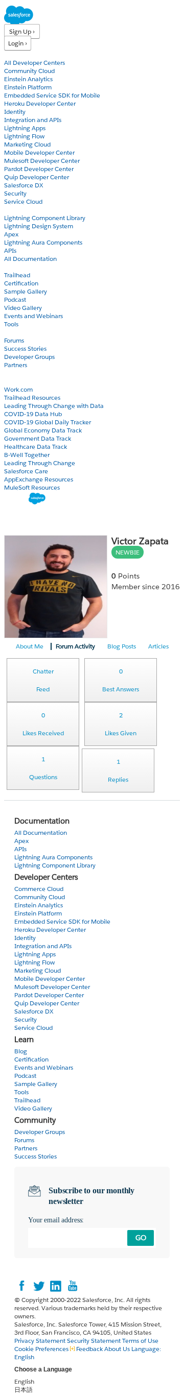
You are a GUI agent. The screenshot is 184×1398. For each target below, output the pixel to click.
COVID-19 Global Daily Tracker (47, 422)
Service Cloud (23, 201)
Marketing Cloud (27, 144)
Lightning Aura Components (43, 242)
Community (22, 332)
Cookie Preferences (42, 1348)
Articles (158, 646)
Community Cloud (29, 70)
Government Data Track (37, 438)
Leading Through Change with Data (54, 405)
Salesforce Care (26, 471)
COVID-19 (19, 381)
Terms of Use (140, 1340)
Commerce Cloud (38, 888)
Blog (10, 373)
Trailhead (17, 275)
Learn (12, 266)
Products (18, 54)
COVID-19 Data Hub (33, 413)
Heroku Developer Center (40, 103)
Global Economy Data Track (43, 430)
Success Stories (25, 348)
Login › (17, 43)
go (140, 1237)
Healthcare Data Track (35, 446)
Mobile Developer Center (39, 152)
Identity (15, 111)
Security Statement (94, 1340)
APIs (10, 250)
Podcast (15, 299)
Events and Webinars (33, 315)
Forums (14, 340)
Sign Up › (22, 31)
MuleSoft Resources (32, 487)
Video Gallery (23, 307)
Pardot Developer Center (39, 168)
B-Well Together (27, 454)
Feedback (89, 1348)
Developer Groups (29, 356)
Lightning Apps (24, 128)
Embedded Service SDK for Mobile (52, 95)
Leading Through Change (39, 463)
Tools (11, 324)
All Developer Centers (34, 62)
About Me (29, 646)
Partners (15, 364)
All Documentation (30, 258)
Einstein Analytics (28, 79)
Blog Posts (121, 646)
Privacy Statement (40, 1340)
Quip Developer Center (36, 177)
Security (15, 193)
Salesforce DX (23, 185)
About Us (117, 1348)
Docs (11, 209)
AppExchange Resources (38, 479)
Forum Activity (75, 646)
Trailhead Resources (32, 397)
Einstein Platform (28, 87)
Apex (11, 234)
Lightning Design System (38, 226)
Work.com (18, 389)
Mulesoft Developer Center (42, 160)
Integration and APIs (32, 119)
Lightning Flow (24, 136)
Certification (21, 283)
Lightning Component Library (44, 217)
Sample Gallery (25, 291)
